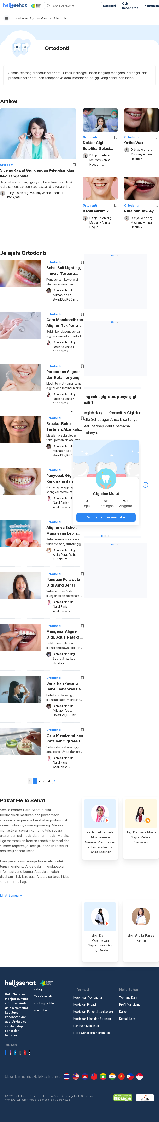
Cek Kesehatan (44, 996)
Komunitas (40, 1010)
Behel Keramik (95, 211)
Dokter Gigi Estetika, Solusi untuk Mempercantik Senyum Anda (96, 146)
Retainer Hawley (139, 211)
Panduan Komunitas (86, 1025)
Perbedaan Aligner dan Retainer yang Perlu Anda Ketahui (63, 375)
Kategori (39, 989)
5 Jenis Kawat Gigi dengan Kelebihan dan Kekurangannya (37, 173)
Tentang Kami (128, 997)
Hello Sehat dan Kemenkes (91, 1032)
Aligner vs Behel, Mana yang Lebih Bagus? (61, 531)
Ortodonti (59, 18)
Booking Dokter (44, 1003)
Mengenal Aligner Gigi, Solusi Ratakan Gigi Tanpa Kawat (64, 635)
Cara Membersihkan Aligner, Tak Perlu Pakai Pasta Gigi (64, 323)
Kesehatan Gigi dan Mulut (31, 18)
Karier (123, 1011)
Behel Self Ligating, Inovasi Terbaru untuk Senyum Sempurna (63, 271)
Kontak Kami (127, 1018)
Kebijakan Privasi (84, 1004)
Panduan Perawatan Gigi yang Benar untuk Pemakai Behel (65, 583)
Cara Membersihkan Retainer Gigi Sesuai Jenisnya (64, 738)
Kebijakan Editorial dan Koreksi (93, 1011)
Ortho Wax (133, 143)
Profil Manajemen (130, 1004)
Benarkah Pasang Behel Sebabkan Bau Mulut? (64, 687)
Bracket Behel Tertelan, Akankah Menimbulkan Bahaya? (62, 427)
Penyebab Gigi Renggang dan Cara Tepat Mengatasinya (65, 479)
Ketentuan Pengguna (87, 997)
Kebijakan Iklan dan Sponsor (92, 1018)
